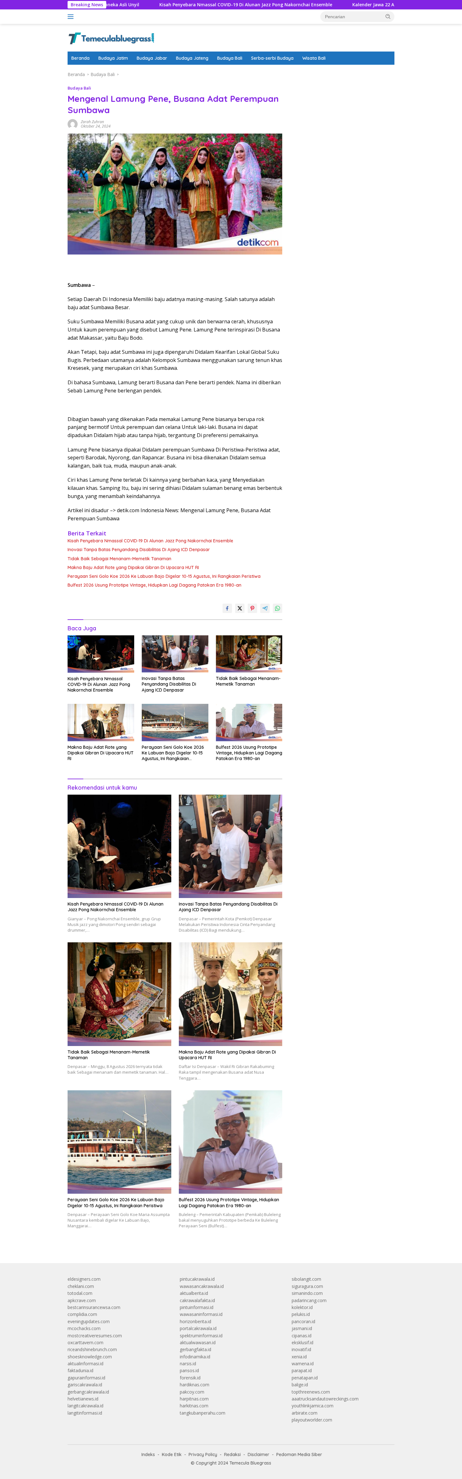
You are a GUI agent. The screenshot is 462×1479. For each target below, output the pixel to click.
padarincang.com (309, 1300)
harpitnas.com (194, 1399)
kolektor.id (302, 1307)
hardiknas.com (194, 1385)
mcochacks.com (84, 1328)
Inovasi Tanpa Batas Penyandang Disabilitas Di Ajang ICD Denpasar (139, 549)
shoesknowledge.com (90, 1357)
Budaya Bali (229, 58)
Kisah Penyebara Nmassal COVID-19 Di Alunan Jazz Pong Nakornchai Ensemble (189, 5)
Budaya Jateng (192, 58)
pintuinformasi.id (196, 1307)
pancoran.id (303, 1321)
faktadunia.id (80, 1370)
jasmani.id (302, 1328)
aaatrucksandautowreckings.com (325, 1399)
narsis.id (188, 1364)
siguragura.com (307, 1286)
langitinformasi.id (85, 1413)
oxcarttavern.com (85, 1342)
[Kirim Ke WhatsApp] (277, 608)
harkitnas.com (194, 1406)
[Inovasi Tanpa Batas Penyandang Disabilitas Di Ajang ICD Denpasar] (175, 654)
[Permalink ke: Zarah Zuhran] (73, 124)
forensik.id (190, 1378)
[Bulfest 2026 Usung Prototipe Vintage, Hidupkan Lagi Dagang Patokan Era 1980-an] (249, 722)
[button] (388, 16)
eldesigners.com (84, 1279)
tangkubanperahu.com (202, 1413)
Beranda (80, 58)
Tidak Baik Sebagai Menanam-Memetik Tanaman (119, 558)
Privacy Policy (203, 1454)
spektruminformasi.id (201, 1336)
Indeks (148, 1454)
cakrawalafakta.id (197, 1300)
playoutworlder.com (312, 1420)
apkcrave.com (82, 1300)
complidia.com (82, 1314)
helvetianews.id (83, 1399)
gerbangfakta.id (195, 1349)
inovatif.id (301, 1349)
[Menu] (72, 16)
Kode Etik (172, 1454)
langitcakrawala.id (85, 1406)
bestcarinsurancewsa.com (94, 1307)
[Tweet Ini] (240, 608)
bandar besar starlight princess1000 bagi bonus (340, 74)
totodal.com (80, 1293)
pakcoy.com (192, 1392)
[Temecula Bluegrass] (111, 37)
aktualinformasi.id (85, 1364)
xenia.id (299, 1357)
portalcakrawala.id (198, 1328)
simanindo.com (307, 1293)
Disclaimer (258, 1454)
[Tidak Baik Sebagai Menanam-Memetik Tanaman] (249, 654)
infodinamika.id (195, 1357)
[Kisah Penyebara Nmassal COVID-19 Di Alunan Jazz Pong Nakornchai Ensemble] (101, 654)
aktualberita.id (194, 1293)
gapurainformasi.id (86, 1378)
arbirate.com (304, 1413)
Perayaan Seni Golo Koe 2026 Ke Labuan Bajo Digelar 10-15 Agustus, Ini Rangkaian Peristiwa (164, 576)
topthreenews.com (311, 1392)
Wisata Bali (314, 58)
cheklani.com (81, 1286)
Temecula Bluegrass (250, 1463)
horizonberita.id (195, 1321)
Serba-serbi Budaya (272, 58)
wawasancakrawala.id (202, 1286)
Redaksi (232, 1454)
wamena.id (303, 1364)
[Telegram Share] (265, 608)
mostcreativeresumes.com (95, 1336)
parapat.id (302, 1370)
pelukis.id (301, 1314)
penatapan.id (305, 1378)
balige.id (300, 1385)
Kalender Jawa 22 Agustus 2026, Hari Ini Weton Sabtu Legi (359, 5)
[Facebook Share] (227, 608)
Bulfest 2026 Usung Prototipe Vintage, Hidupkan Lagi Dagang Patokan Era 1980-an (154, 585)
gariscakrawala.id (85, 1385)
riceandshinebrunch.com (92, 1349)
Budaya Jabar (152, 58)
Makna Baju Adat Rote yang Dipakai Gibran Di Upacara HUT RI (133, 567)
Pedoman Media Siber (299, 1454)
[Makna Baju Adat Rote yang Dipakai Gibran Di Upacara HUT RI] (101, 722)
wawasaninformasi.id (201, 1314)
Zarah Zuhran (92, 121)
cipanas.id (301, 1336)
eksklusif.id (302, 1342)
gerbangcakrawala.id (88, 1392)
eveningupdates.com (89, 1321)
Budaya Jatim (113, 58)
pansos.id (189, 1370)
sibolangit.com (306, 1279)
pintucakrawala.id (197, 1279)
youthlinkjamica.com (312, 1406)
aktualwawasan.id (198, 1342)
